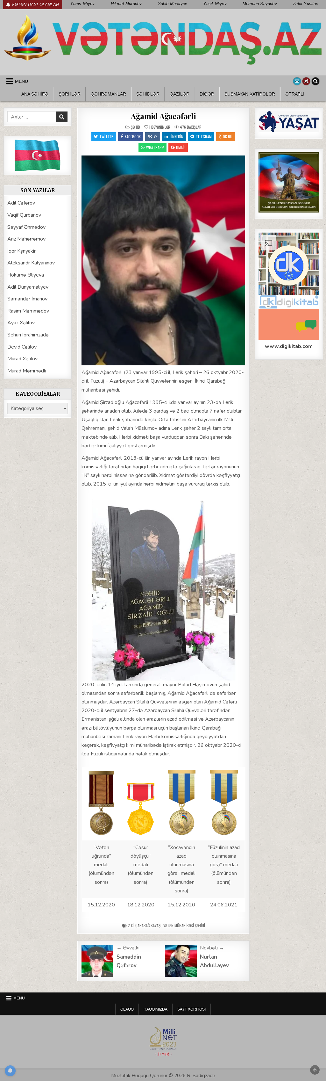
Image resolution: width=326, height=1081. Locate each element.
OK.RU (227, 136)
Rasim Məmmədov (28, 310)
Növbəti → (212, 947)
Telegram (204, 136)
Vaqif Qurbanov (24, 215)
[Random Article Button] (306, 81)
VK (156, 136)
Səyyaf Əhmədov (26, 227)
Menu (21, 81)
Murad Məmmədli (26, 370)
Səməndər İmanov (27, 298)
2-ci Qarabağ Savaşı (144, 925)
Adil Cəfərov (21, 202)
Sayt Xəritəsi (191, 1009)
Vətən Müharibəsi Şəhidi (184, 925)
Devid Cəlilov (22, 346)
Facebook (133, 136)
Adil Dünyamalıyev (27, 287)
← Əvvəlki (128, 947)
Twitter (106, 136)
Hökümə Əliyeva (25, 274)
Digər (207, 94)
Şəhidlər (147, 94)
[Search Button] (315, 81)
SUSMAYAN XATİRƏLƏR (249, 94)
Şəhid (135, 127)
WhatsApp (155, 147)
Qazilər (179, 94)
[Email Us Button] (297, 81)
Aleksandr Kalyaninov (31, 262)
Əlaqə (127, 1009)
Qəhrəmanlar (108, 94)
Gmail (180, 147)
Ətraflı (294, 94)
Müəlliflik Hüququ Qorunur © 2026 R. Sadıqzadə (163, 1075)
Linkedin (176, 136)
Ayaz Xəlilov (21, 322)
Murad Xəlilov (22, 358)
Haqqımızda (155, 1009)
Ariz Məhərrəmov (26, 238)
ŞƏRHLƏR (70, 94)
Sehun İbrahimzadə (28, 334)
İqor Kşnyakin (22, 251)
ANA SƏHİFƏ (34, 94)
